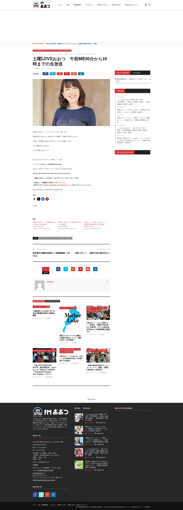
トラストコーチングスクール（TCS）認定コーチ (48, 477)
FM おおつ (87, 507)
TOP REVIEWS (136, 73)
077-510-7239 (42, 447)
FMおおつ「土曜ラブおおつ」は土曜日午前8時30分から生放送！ (95, 223)
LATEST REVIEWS (122, 73)
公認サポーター (102, 5)
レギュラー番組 (58, 50)
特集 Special (91, 310)
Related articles (39, 301)
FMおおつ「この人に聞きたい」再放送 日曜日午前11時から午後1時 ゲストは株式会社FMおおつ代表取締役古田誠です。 (98, 327)
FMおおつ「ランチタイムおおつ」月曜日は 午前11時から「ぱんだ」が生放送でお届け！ (96, 429)
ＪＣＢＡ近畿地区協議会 (40, 470)
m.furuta (48, 318)
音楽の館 (104, 350)
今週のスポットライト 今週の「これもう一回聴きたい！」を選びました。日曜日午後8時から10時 (96, 440)
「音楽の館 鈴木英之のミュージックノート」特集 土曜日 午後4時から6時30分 (98, 367)
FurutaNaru (49, 377)
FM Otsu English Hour (40, 350)
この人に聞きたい (102, 308)
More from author (52, 301)
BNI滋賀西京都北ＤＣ (39, 473)
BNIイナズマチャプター (40, 475)
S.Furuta (36, 68)
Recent (77, 408)
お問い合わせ (116, 5)
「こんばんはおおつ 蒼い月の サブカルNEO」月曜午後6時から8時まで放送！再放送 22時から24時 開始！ (96, 452)
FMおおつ (46, 238)
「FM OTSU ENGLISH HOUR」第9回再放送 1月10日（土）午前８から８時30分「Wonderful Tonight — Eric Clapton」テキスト (44, 369)
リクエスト (89, 5)
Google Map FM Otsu (39, 445)
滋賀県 (69, 238)
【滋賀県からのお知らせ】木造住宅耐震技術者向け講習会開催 (44, 313)
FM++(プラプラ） (92, 308)
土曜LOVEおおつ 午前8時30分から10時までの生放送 (44, 223)
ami (41, 238)
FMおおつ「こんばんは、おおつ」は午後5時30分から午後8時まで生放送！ (71, 358)
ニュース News (45, 306)
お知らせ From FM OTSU (39, 50)
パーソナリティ (55, 238)
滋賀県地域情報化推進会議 (41, 480)
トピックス (49, 50)
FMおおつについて (131, 5)
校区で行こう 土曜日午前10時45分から (92, 253)
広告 (68, 5)
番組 (70, 50)
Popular (86, 408)
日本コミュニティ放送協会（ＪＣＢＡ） (45, 468)
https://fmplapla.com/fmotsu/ (55, 185)
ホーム (60, 5)
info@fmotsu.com (44, 462)
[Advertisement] (91, 25)
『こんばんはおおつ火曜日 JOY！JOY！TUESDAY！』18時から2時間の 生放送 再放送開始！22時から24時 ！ (96, 417)
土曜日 (63, 238)
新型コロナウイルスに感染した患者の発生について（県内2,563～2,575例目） (71, 337)
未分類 (65, 50)
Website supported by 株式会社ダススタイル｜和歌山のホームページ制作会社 (127, 507)
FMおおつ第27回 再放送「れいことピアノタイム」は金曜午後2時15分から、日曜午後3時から (75, 44)
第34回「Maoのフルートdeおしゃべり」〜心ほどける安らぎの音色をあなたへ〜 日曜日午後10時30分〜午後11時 (96, 464)
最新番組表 (77, 5)
